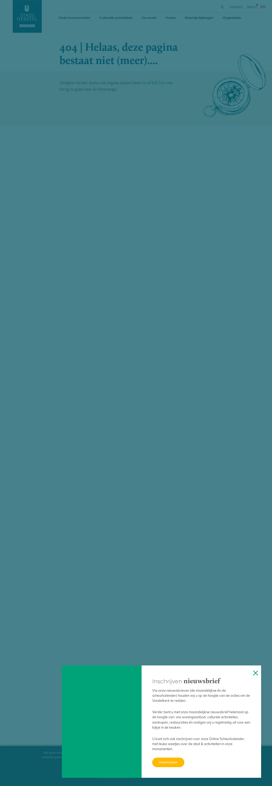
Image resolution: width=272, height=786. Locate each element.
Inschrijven (168, 762)
